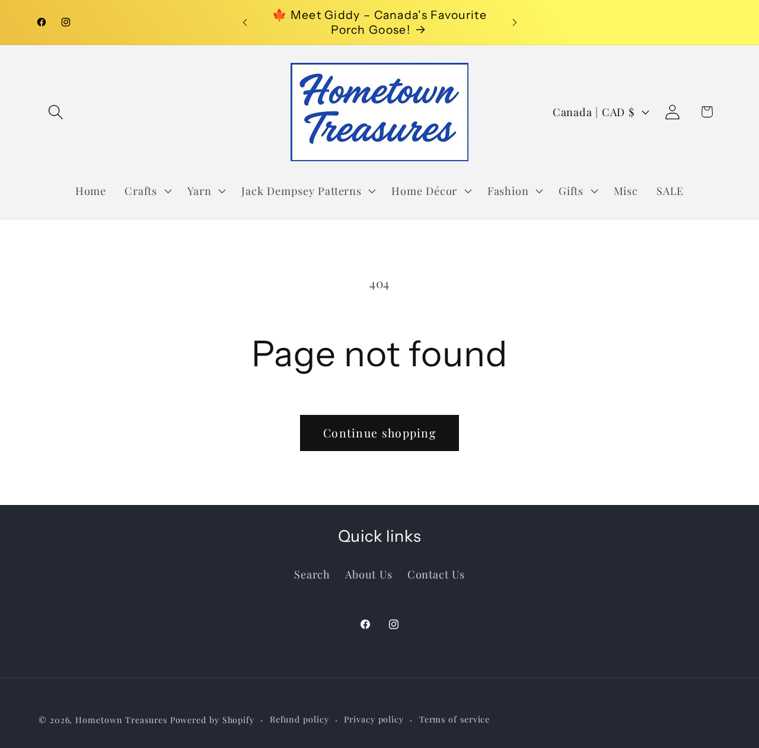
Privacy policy (374, 719)
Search (312, 574)
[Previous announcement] (245, 22)
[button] (55, 112)
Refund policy (299, 719)
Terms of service (454, 719)
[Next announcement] (515, 22)
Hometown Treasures (121, 719)
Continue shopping (379, 432)
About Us (368, 574)
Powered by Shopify (212, 719)
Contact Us (436, 574)
